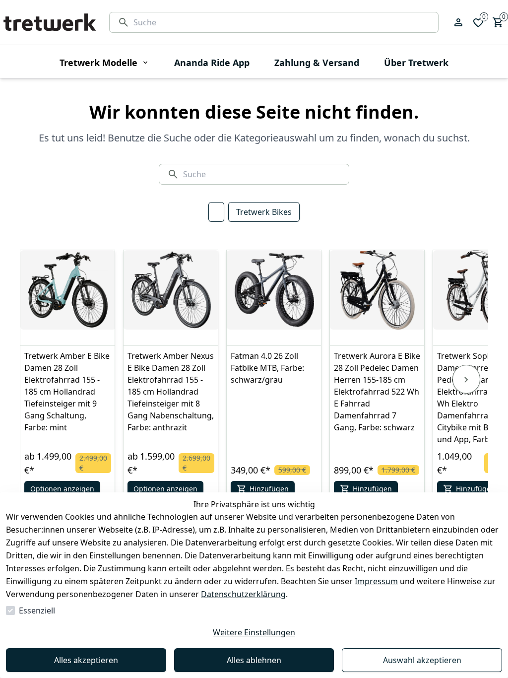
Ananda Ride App (212, 62)
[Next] (466, 379)
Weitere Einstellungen (254, 632)
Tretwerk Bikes (264, 211)
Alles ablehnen (254, 660)
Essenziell (37, 610)
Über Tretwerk (416, 62)
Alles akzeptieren (86, 660)
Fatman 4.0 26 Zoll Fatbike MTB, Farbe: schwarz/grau (267, 367)
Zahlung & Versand (316, 62)
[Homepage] (49, 22)
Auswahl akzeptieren (422, 660)
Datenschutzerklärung (243, 594)
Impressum (376, 581)
